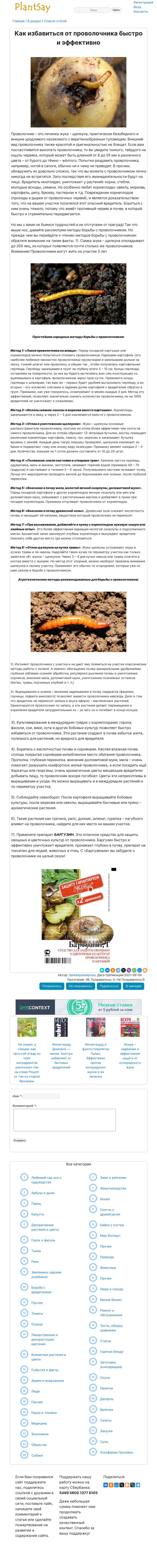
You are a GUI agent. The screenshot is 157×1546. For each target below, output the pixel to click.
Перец (36, 1203)
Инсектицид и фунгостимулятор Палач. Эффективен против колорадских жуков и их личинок (95, 1060)
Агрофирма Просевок (116, 1452)
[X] (123, 970)
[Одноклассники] (112, 970)
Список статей (55, 21)
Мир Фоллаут (110, 1235)
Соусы (105, 1377)
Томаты (37, 1313)
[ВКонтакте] (107, 970)
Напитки (106, 1388)
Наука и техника (44, 1413)
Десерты (106, 1399)
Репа (34, 1261)
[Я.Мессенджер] (102, 970)
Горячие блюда (111, 1351)
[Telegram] (118, 970)
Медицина (39, 1423)
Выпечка (106, 1409)
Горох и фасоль (43, 1240)
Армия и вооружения (47, 1380)
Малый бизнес (111, 1300)
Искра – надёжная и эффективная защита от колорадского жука (130, 1055)
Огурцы (37, 1324)
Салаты (105, 1420)
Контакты (141, 11)
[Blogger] (145, 970)
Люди (35, 1391)
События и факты (44, 1370)
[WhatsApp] (134, 970)
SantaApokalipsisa (82, 975)
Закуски (106, 1431)
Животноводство (113, 1188)
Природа (107, 1257)
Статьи (105, 1341)
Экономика (39, 1434)
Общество (39, 1445)
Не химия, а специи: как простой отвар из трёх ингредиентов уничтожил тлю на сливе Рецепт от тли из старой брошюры (26, 1062)
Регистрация (143, 2)
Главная (18, 21)
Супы (104, 1442)
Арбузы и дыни (42, 1193)
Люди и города (111, 1289)
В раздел (34, 21)
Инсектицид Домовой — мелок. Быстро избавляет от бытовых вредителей (61, 1055)
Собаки (37, 1455)
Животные (108, 1268)
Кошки (105, 1199)
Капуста (37, 1214)
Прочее (37, 1303)
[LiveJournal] (132, 1485)
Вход (137, 7)
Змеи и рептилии (113, 1177)
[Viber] (129, 970)
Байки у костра (112, 1225)
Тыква (36, 1251)
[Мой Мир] (139, 970)
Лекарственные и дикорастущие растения (44, 1339)
